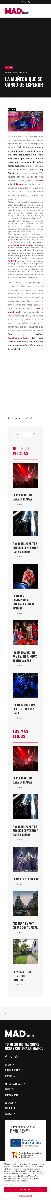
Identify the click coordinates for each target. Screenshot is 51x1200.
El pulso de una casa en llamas (22, 497)
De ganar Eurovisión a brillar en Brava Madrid (23, 602)
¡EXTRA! (9, 67)
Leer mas (19, 504)
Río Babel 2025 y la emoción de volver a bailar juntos (25, 547)
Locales (9, 1102)
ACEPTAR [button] (25, 1189)
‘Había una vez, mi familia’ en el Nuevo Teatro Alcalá (25, 656)
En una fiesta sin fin (25, 879)
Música (8, 1108)
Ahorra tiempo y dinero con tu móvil (25, 925)
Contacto (10, 1075)
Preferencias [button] (25, 1195)
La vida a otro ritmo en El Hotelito (22, 976)
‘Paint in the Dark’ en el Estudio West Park (24, 709)
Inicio (8, 1064)
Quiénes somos (12, 1070)
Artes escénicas (13, 1083)
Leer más (8, 1184)
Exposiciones (11, 1094)
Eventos (9, 1089)
